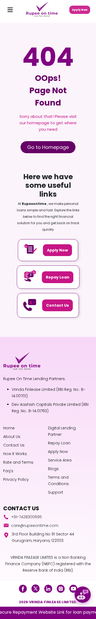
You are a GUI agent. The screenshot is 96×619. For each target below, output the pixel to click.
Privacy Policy (16, 479)
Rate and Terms (18, 462)
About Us (11, 436)
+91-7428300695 (26, 517)
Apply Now (79, 10)
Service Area (59, 460)
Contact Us (57, 305)
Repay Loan (57, 277)
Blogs (53, 468)
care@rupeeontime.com (34, 525)
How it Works (15, 453)
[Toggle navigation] (10, 10)
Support (55, 492)
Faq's (8, 471)
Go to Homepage (48, 147)
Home (9, 428)
